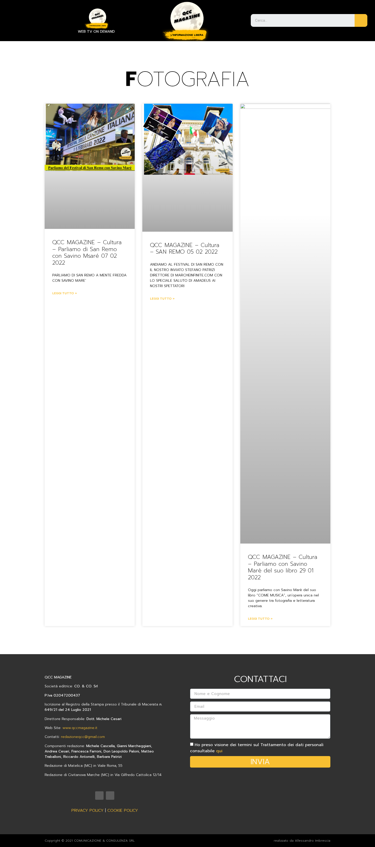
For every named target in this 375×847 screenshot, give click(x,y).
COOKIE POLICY (122, 810)
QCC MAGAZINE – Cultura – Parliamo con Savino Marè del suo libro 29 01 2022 (282, 567)
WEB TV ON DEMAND (96, 31)
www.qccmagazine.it (79, 728)
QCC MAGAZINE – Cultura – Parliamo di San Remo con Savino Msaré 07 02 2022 (87, 252)
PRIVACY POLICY (87, 810)
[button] (13, 14)
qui (219, 751)
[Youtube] (99, 795)
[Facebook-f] (110, 795)
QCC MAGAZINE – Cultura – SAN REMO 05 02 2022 (184, 248)
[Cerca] (361, 20)
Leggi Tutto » (64, 293)
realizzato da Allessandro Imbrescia (302, 840)
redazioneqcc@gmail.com (83, 736)
